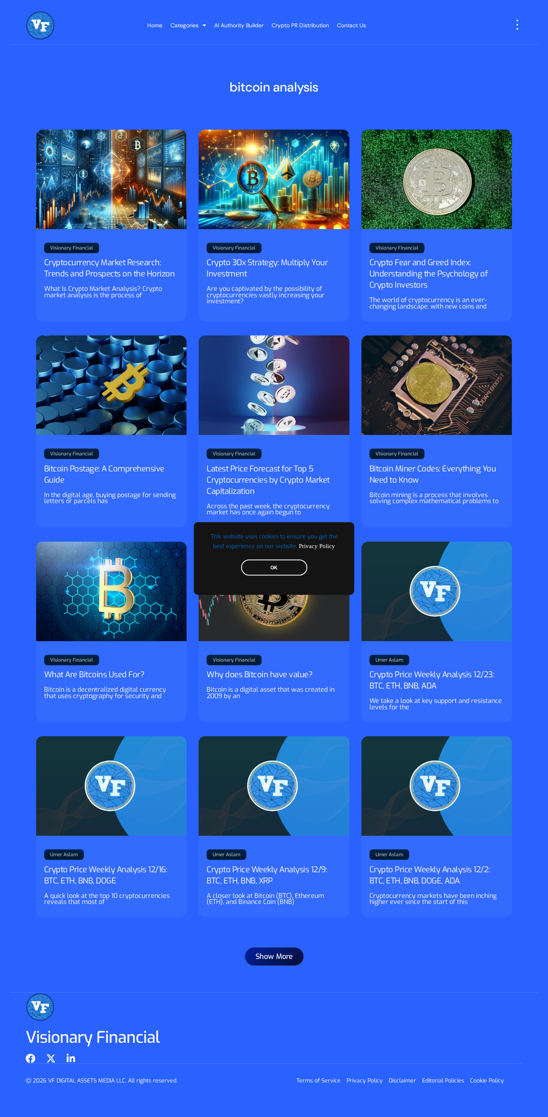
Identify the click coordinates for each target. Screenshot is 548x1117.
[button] (274, 956)
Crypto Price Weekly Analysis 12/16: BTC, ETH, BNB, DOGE (105, 875)
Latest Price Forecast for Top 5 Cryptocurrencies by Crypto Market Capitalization (268, 480)
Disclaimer (402, 1081)
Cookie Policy (487, 1081)
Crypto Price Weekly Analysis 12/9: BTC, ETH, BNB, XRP (267, 875)
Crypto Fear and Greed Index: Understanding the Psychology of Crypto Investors (428, 273)
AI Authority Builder (239, 25)
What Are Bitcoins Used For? (94, 674)
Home (154, 25)
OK (274, 568)
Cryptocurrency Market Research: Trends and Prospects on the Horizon (109, 268)
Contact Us (351, 25)
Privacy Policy (317, 546)
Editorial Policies (443, 1081)
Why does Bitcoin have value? (260, 674)
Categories (184, 25)
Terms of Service (318, 1081)
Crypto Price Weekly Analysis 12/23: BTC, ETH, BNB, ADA (432, 680)
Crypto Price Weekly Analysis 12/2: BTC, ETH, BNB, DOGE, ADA (429, 875)
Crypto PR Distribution (300, 25)
